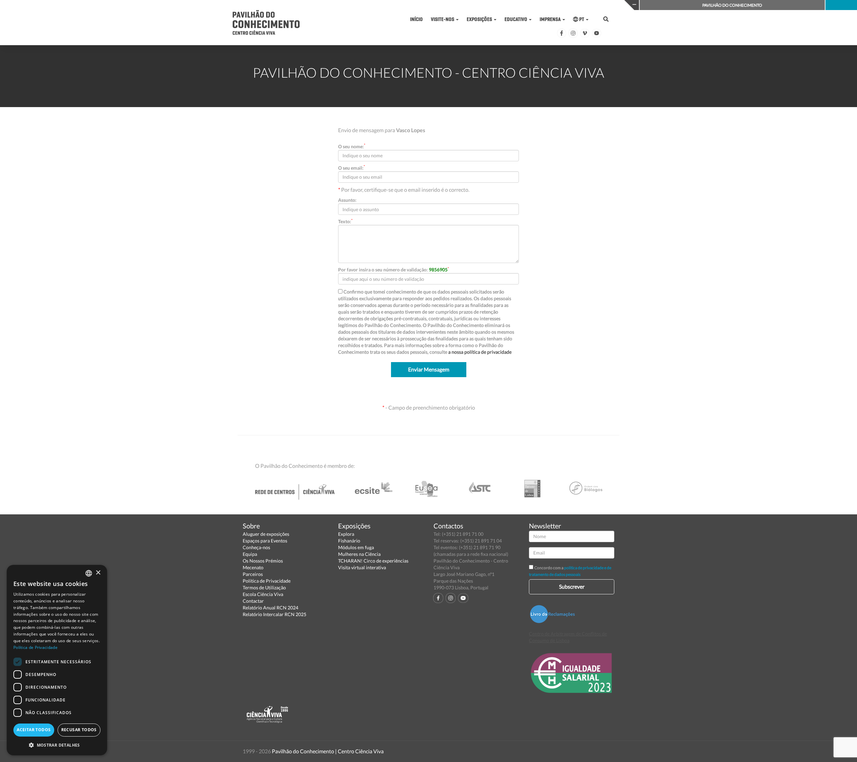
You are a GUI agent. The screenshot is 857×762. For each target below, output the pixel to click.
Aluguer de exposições (266, 534)
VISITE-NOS (443, 19)
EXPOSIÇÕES (480, 19)
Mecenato (253, 567)
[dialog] (57, 660)
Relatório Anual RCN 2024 (270, 607)
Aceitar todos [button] (34, 730)
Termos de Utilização (264, 587)
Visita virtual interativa (362, 567)
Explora (346, 534)
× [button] (97, 572)
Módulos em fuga (356, 547)
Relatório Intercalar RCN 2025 (274, 614)
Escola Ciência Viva (263, 594)
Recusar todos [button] (79, 730)
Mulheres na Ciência (359, 554)
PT (581, 19)
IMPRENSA (551, 19)
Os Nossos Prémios (263, 561)
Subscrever (572, 586)
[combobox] (88, 573)
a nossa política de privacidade (480, 352)
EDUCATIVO (516, 19)
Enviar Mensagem (428, 369)
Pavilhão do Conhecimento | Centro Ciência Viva (328, 751)
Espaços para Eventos (265, 540)
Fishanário (349, 540)
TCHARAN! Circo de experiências (373, 561)
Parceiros (253, 574)
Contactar (253, 601)
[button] (56, 745)
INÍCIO (416, 19)
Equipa (250, 554)
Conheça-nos (256, 547)
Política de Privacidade (267, 581)
